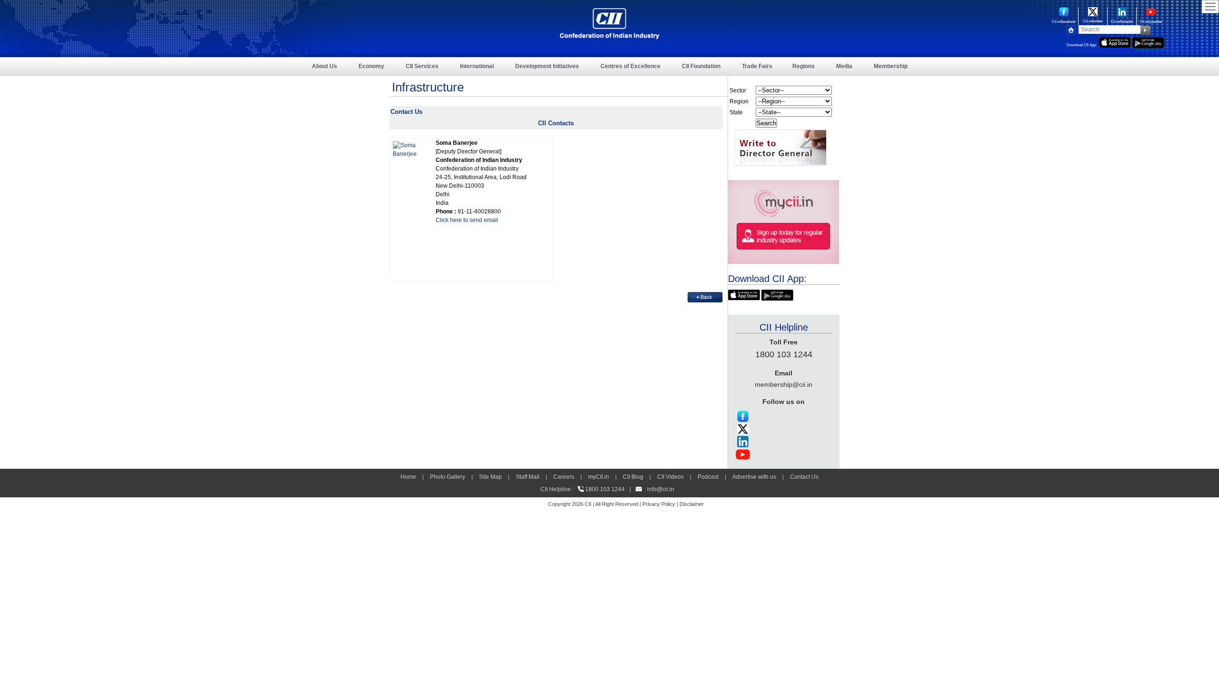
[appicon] (1115, 41)
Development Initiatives (547, 66)
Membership (891, 66)
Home (408, 477)
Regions (803, 66)
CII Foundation (701, 66)
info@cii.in (660, 489)
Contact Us (804, 477)
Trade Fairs (757, 66)
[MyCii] (783, 184)
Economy (371, 66)
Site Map (490, 477)
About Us (324, 66)
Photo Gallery (447, 477)
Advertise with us (754, 477)
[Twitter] (743, 426)
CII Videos (670, 477)
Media (844, 66)
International (477, 66)
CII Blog (633, 477)
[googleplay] (1148, 41)
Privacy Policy (658, 504)
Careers (563, 477)
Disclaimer (691, 504)
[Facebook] (743, 413)
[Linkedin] (743, 438)
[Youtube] (743, 451)
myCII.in (598, 477)
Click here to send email (467, 220)
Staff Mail (528, 477)
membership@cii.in (783, 384)
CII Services (422, 66)
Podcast (708, 477)
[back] (705, 296)
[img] (409, 145)
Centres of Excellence (630, 66)
